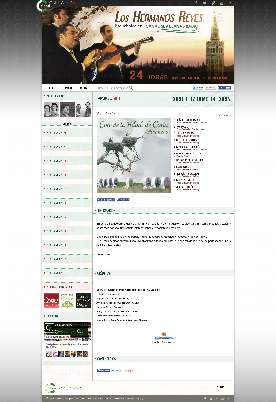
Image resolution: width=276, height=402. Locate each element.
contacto (86, 88)
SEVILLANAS (56, 132)
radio (68, 88)
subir (220, 387)
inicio (51, 88)
